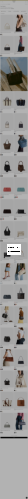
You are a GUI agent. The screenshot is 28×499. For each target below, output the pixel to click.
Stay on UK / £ (10, 251)
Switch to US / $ (10, 253)
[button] (14, 249)
